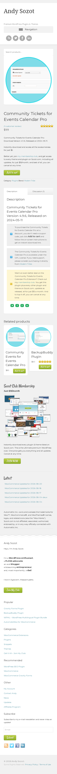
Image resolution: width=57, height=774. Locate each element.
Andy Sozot (19, 11)
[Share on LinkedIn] (27, 305)
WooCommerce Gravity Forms (18, 675)
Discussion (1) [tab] (38, 191)
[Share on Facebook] (17, 305)
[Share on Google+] (22, 305)
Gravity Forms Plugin (14, 608)
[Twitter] (11, 745)
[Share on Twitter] (12, 305)
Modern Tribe (29, 181)
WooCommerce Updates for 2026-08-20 (23, 484)
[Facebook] (17, 745)
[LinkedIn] (22, 745)
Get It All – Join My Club (15, 653)
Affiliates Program (12, 707)
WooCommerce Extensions (16, 635)
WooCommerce (11, 671)
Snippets (8, 644)
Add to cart (12, 172)
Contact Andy (10, 693)
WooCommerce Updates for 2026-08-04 (23, 502)
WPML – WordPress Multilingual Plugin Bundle (25, 617)
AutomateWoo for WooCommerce (19, 622)
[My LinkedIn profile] (29, 38)
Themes (7, 649)
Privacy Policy (31, 764)
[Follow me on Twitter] (15, 38)
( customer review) (12, 126)
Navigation (31, 29)
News (6, 698)
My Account (9, 688)
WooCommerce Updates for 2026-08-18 (23, 488)
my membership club (28, 156)
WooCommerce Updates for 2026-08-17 (23, 493)
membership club (26, 282)
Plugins (15, 181)
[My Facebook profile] (22, 38)
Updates (7, 702)
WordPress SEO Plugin (14, 666)
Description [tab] (12, 191)
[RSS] (9, 38)
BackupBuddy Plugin (14, 613)
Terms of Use (45, 764)
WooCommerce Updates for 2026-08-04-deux (26, 497)
